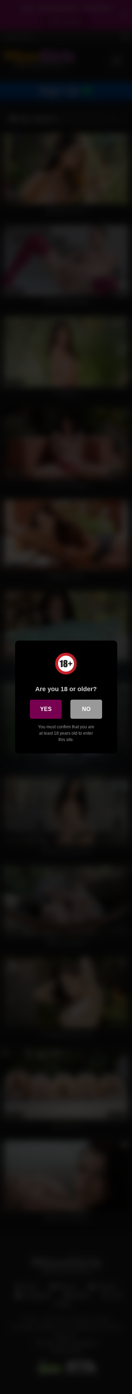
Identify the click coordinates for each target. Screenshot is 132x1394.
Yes (46, 709)
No (86, 709)
